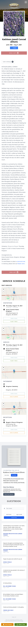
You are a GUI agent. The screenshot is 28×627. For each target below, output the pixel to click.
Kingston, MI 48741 (12, 390)
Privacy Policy (10, 621)
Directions (14, 318)
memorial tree (21, 261)
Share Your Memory (8, 494)
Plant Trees (13, 321)
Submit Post (14, 517)
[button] (14, 292)
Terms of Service (18, 621)
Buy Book (14, 475)
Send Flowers (14, 396)
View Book (6, 475)
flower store (21, 263)
